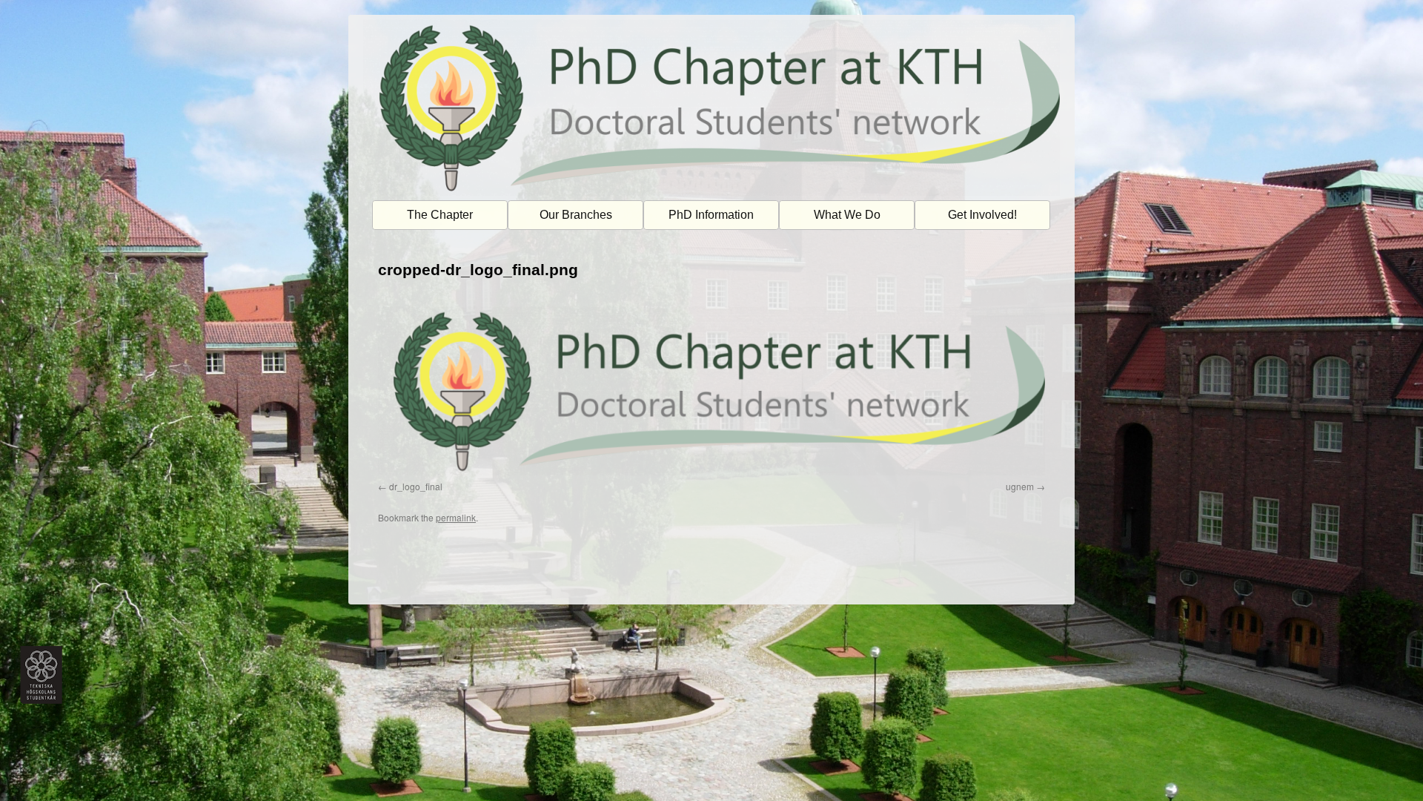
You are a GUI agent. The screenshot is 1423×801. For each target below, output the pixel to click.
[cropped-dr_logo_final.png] (711, 390)
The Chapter (440, 214)
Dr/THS (380, 584)
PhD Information (711, 214)
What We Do (847, 214)
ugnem (1020, 486)
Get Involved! (982, 214)
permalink (456, 517)
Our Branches (576, 214)
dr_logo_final (415, 486)
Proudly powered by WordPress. (976, 584)
